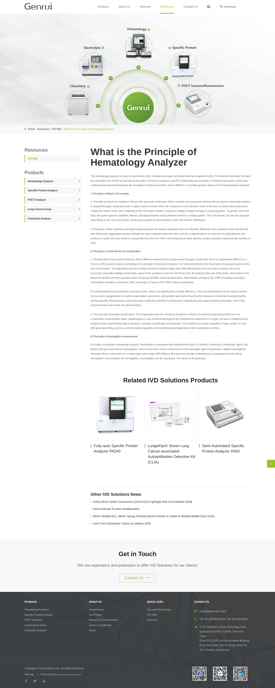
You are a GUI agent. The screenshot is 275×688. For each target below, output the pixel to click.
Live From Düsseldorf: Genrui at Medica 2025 (122, 523)
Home (31, 129)
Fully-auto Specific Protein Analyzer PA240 (116, 448)
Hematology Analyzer (40, 181)
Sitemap (29, 674)
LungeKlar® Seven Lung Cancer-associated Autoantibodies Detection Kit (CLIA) (171, 454)
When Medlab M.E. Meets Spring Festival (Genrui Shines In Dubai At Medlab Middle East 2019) (153, 516)
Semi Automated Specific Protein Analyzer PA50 (223, 448)
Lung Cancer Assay (40, 209)
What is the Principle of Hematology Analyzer (89, 129)
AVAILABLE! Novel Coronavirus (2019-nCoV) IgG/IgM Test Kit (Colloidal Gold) (142, 501)
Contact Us (190, 6)
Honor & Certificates (100, 625)
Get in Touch (137, 553)
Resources (167, 6)
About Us (124, 6)
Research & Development (103, 620)
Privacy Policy (49, 674)
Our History (95, 614)
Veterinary (229, 6)
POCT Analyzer (37, 199)
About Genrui (96, 609)
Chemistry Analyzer (39, 218)
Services (145, 6)
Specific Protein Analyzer (43, 190)
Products (103, 6)
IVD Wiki (57, 129)
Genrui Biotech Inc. (49, 668)
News (92, 630)
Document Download (159, 609)
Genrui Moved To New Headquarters (116, 509)
